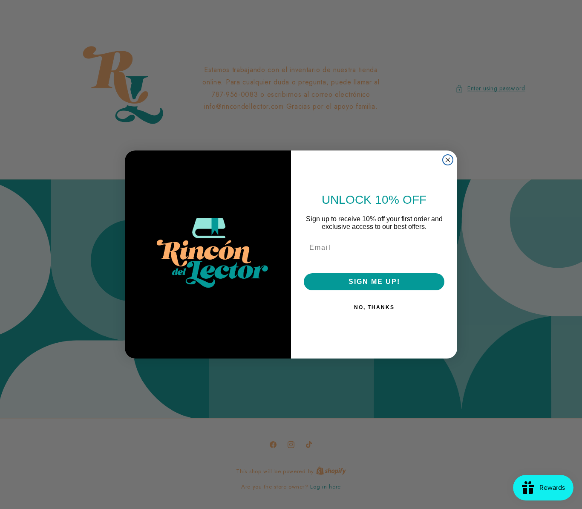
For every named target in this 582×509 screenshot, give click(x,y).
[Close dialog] (448, 160)
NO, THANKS (374, 307)
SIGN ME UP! (374, 281)
